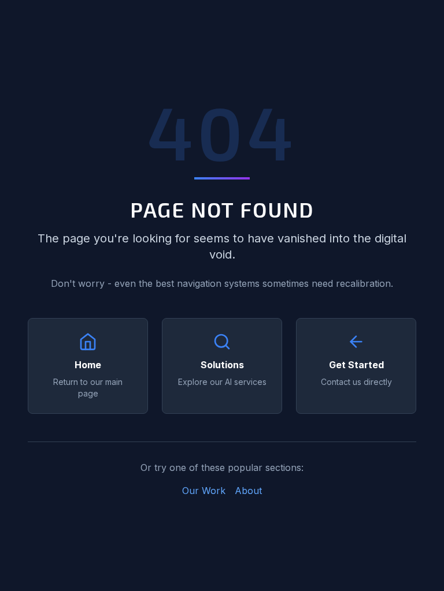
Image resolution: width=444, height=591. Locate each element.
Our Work (203, 490)
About (248, 490)
